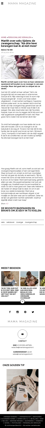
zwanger (19, 222)
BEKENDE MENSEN (16, 421)
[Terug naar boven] (22, 301)
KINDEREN (39, 421)
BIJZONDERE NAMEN (8, 419)
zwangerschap (31, 222)
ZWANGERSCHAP (25, 417)
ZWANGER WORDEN (10, 417)
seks (3, 222)
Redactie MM (7, 50)
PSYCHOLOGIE (16, 423)
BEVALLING (34, 419)
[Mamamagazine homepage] (22, 5)
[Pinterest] (25, 312)
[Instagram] (17, 312)
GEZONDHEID (29, 421)
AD (7, 204)
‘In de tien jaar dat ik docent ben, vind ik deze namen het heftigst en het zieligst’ (10, 292)
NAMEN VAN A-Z (22, 419)
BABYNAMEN (37, 417)
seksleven (10, 222)
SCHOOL (7, 423)
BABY (42, 419)
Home (3, 37)
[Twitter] (33, 312)
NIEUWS (5, 421)
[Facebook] (10, 312)
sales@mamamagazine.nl (22, 354)
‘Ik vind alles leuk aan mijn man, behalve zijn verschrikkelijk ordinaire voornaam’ (28, 293)
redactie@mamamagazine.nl (22, 347)
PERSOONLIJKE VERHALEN (19, 37)
